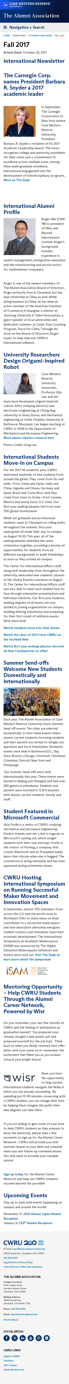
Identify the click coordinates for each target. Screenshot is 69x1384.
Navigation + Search (22, 28)
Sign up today (13, 1174)
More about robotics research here (29, 438)
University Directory (14, 1369)
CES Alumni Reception (35, 1223)
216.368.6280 (18, 1308)
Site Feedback (11, 1319)
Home (7, 35)
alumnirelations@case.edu (24, 1314)
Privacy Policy (26, 1262)
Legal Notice (10, 1262)
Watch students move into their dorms (32, 628)
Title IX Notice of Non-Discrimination (23, 1266)
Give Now (8, 1360)
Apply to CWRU (12, 1356)
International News (40, 35)
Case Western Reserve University (28, 1248)
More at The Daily (17, 180)
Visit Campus (10, 1365)
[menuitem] (34, 1356)
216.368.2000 (11, 1257)
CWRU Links (12, 1350)
